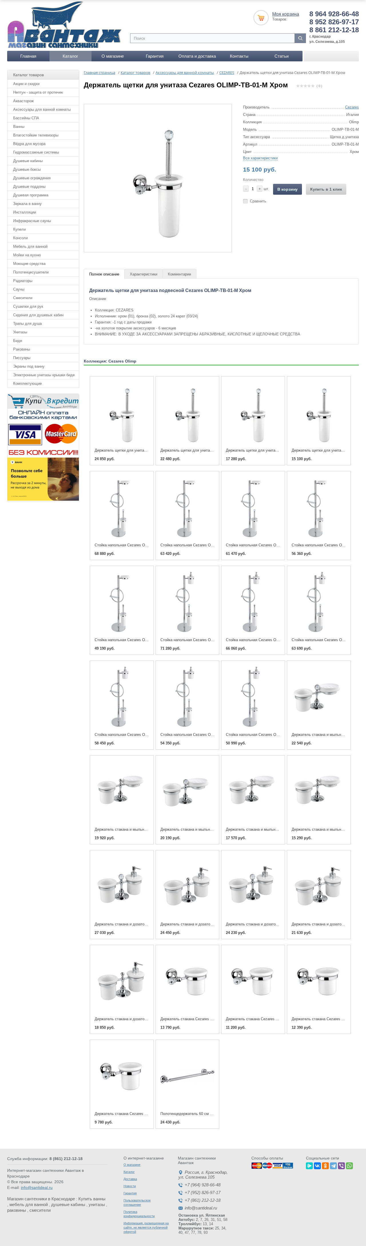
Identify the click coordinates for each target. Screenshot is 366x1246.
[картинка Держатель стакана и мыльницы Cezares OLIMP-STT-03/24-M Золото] (122, 791)
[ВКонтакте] (317, 1165)
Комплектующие (27, 383)
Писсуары (21, 358)
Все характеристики (260, 158)
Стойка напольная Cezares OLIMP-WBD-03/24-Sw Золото (209, 640)
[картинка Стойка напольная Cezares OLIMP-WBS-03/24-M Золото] (187, 507)
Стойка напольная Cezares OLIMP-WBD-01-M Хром (270, 734)
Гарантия (155, 56)
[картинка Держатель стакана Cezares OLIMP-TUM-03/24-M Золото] (253, 981)
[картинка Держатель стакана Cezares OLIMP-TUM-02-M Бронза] (122, 1075)
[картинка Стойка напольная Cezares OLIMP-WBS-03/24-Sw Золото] (122, 507)
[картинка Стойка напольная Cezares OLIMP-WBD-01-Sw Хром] (187, 696)
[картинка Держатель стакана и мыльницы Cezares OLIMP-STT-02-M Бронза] (253, 791)
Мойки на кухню (27, 255)
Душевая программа (30, 195)
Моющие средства (29, 263)
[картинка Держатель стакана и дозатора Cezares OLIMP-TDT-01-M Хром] (122, 981)
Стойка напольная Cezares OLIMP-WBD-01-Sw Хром (205, 734)
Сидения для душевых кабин (38, 315)
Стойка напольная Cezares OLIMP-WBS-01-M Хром (139, 640)
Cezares (352, 107)
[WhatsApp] (349, 1165)
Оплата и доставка (197, 56)
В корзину (287, 189)
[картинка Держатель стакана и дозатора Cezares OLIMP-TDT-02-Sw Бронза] (253, 886)
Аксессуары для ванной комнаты (42, 109)
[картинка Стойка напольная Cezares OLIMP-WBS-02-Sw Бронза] (253, 507)
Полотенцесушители (31, 272)
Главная (28, 56)
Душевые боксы (27, 169)
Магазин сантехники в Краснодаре (41, 1198)
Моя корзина (285, 14)
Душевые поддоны (29, 186)
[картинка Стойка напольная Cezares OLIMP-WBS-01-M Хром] (122, 602)
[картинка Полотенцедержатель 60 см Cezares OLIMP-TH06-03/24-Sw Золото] (187, 1075)
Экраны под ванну (29, 366)
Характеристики (143, 274)
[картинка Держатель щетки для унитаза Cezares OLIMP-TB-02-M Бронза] (253, 412)
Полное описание (104, 274)
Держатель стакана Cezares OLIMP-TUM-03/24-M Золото (275, 1019)
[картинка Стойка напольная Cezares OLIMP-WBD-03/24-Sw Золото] (187, 602)
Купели (19, 229)
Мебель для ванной (30, 246)
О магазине (113, 56)
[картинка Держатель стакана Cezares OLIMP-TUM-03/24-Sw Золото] (187, 981)
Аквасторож (23, 101)
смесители (40, 1210)
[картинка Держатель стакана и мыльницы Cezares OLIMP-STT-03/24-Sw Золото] (319, 696)
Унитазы (20, 332)
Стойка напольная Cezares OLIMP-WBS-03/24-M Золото (208, 545)
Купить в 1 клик (326, 189)
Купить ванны (92, 1198)
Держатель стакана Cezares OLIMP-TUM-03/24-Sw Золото (210, 1019)
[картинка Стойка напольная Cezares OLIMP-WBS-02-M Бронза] (319, 507)
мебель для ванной (28, 1204)
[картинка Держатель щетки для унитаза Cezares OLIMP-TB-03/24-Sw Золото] (122, 412)
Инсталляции (24, 212)
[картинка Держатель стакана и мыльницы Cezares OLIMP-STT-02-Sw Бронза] (187, 791)
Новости (130, 1186)
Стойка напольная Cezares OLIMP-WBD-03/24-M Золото (274, 640)
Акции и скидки (26, 84)
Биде (17, 341)
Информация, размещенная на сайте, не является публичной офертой (146, 1227)
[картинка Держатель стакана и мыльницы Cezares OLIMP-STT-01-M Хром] (319, 791)
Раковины (21, 349)
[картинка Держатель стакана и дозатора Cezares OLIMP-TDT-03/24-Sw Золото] (122, 886)
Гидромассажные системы (36, 152)
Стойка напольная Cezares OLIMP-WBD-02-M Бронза (140, 734)
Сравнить (258, 201)
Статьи (281, 56)
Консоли (20, 238)
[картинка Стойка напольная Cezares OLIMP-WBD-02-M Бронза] (122, 696)
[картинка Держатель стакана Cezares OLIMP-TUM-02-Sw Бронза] (319, 981)
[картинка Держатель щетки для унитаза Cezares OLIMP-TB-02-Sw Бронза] (187, 412)
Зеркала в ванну (27, 204)
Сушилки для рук (28, 306)
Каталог (70, 56)
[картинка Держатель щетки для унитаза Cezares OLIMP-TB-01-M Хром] (319, 412)
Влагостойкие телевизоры (35, 135)
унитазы (97, 1204)
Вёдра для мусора (29, 144)
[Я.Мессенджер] (309, 1165)
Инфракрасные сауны (32, 221)
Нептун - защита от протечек (38, 92)
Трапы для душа (27, 323)
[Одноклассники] (325, 1165)
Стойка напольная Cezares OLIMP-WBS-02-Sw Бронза (273, 545)
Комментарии (179, 274)
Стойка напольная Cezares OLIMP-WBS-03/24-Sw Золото (144, 545)
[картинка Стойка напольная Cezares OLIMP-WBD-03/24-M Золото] (253, 602)
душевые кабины (68, 1204)
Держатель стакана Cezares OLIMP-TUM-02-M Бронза (141, 1114)
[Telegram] (333, 1165)
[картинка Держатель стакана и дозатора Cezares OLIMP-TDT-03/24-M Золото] (187, 886)
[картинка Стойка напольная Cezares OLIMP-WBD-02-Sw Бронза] (319, 602)
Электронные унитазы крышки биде (44, 375)
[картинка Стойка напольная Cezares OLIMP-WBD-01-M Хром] (253, 696)
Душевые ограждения (32, 178)
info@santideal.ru (37, 1187)
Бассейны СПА (26, 118)
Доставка (130, 1179)
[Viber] (341, 1165)
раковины (16, 1210)
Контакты (239, 56)
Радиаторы (22, 281)
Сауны (18, 289)
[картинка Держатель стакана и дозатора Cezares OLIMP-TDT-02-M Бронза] (319, 886)
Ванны (18, 126)
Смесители (22, 298)
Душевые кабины (28, 161)
